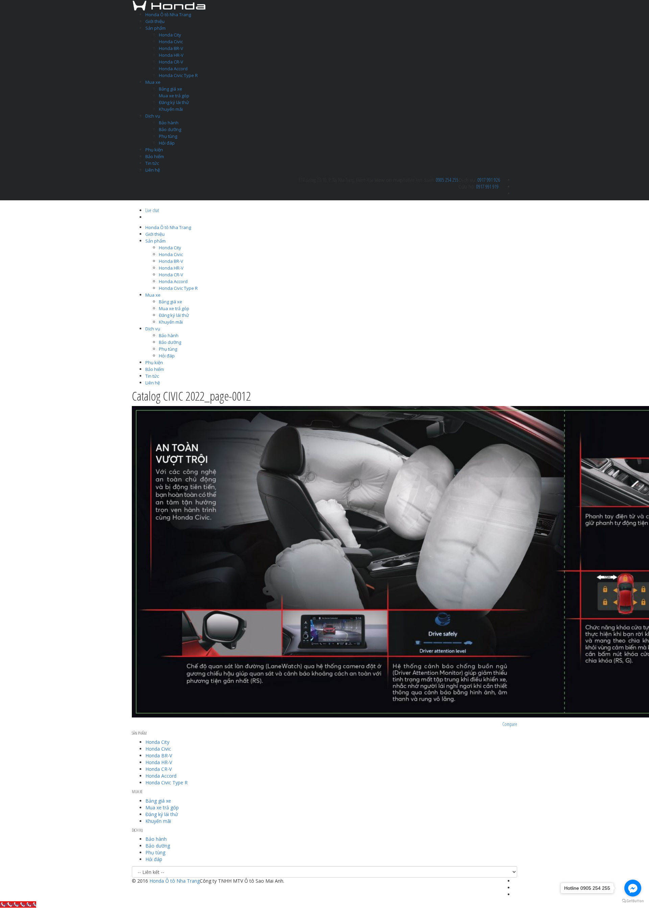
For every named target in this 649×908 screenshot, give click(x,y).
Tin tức (152, 163)
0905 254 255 (447, 180)
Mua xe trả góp (174, 96)
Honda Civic (171, 42)
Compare (509, 724)
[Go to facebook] (632, 888)
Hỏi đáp (167, 143)
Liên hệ (152, 170)
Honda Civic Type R (178, 75)
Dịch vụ (152, 116)
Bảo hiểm (154, 156)
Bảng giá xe (170, 89)
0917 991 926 (489, 180)
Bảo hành (168, 123)
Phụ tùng (168, 136)
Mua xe (153, 82)
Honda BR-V (171, 48)
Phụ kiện (154, 150)
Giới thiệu (155, 21)
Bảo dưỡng (170, 129)
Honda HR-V (171, 55)
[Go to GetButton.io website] (633, 901)
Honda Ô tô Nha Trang (168, 14)
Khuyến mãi (171, 109)
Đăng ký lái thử (174, 102)
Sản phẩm (155, 28)
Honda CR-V (171, 62)
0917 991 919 (487, 186)
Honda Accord (173, 69)
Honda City (170, 35)
